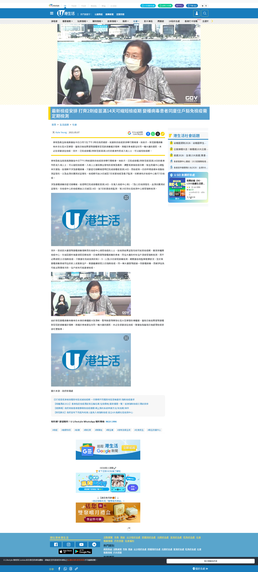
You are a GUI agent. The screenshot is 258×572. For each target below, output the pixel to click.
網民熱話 (107, 549)
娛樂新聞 (109, 14)
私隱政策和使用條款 (75, 560)
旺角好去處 (189, 537)
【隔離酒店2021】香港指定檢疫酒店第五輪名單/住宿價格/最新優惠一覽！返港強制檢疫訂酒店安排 (101, 403)
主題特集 (206, 21)
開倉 (122, 537)
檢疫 (55, 429)
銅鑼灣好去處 (149, 537)
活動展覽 (108, 537)
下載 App (193, 5)
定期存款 (120, 14)
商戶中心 (179, 5)
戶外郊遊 (118, 540)
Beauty (94, 5)
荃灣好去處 (176, 537)
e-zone (114, 5)
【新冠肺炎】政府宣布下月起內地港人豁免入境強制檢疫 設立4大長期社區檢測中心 (93, 412)
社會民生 (140, 429)
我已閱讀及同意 (210, 561)
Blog (103, 5)
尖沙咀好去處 (133, 537)
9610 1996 (111, 421)
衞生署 (110, 429)
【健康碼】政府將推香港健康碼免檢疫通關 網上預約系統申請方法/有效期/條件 (91, 408)
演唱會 (54, 21)
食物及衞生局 (124, 429)
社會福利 (129, 540)
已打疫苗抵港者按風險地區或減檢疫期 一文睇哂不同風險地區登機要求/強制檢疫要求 (94, 399)
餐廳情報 (108, 540)
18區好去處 (174, 21)
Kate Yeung (61, 132)
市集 (116, 537)
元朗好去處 (163, 537)
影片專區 (148, 21)
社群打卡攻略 (166, 5)
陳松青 (88, 429)
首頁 (54, 124)
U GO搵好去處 (149, 5)
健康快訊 (67, 429)
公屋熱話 (99, 14)
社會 (74, 124)
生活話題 (64, 124)
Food (84, 5)
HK (65, 5)
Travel (73, 5)
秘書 (78, 429)
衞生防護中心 (155, 429)
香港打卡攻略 (191, 21)
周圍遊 (160, 21)
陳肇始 (99, 429)
